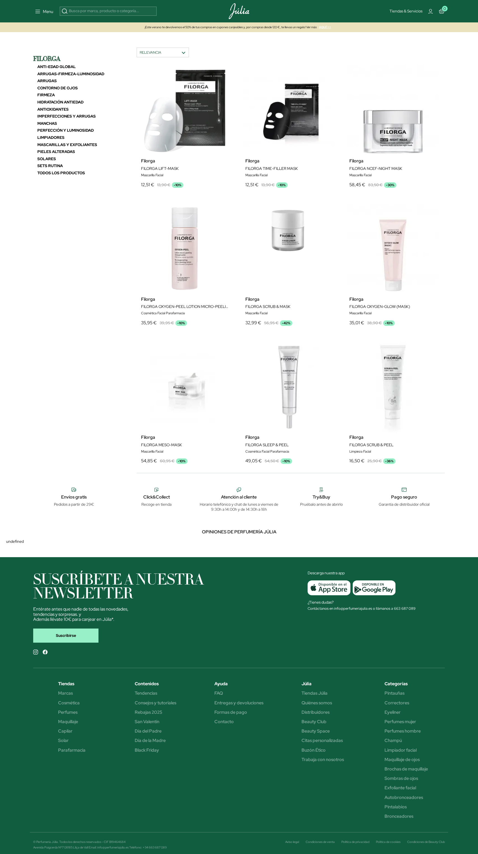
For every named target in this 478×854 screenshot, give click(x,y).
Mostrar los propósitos (217, 185)
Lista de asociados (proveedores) (183, 171)
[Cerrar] (323, 92)
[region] (241, 142)
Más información (231, 140)
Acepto (259, 185)
